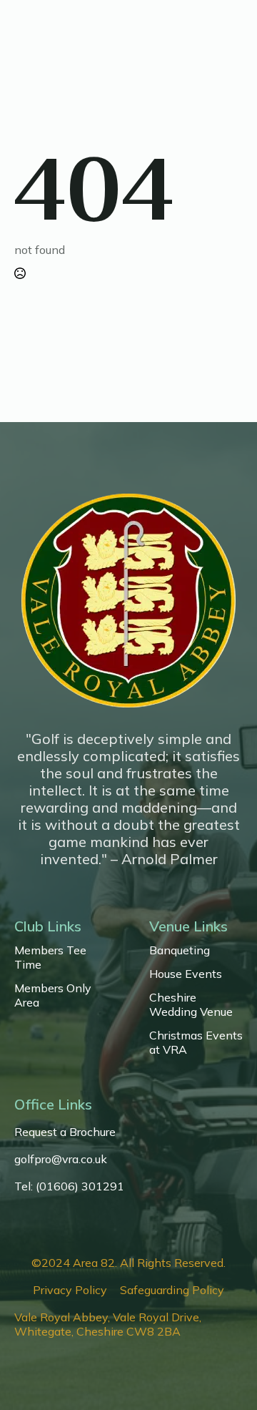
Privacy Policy (70, 1290)
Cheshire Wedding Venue (191, 1004)
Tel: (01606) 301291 (69, 1186)
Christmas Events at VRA (196, 1042)
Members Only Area (52, 995)
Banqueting (179, 950)
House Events (185, 973)
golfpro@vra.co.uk (60, 1159)
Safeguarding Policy (172, 1290)
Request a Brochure (65, 1132)
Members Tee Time (50, 957)
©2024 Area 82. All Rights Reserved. (128, 1262)
